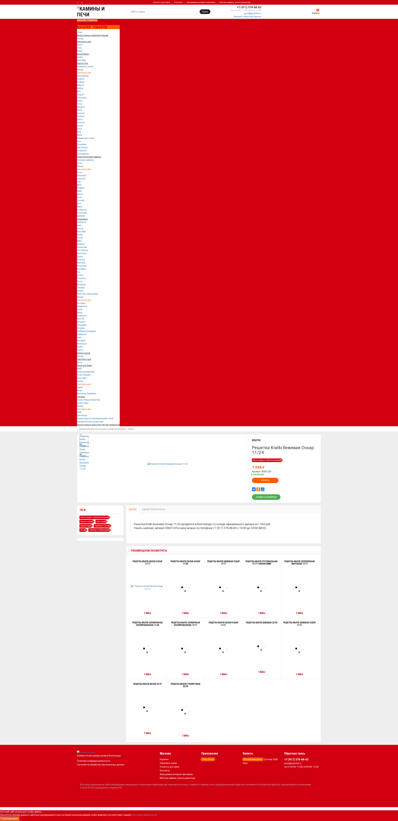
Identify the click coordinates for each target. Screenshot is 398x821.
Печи (79, 163)
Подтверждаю (9, 818)
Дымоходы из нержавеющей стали (95, 418)
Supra (80, 256)
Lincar (80, 238)
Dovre (80, 281)
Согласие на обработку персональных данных (100, 764)
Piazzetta (82, 97)
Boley (79, 101)
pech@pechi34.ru (252, 13)
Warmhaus (82, 147)
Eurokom (81, 278)
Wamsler (81, 262)
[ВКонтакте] (254, 489)
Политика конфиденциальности (93, 761)
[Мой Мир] (262, 489)
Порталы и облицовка (99, 530)
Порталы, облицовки (87, 294)
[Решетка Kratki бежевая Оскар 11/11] (299, 649)
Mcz (79, 132)
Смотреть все (84, 72)
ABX (79, 185)
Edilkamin (81, 222)
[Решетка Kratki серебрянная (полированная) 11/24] (147, 649)
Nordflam (81, 269)
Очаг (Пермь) (84, 375)
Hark (79, 225)
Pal (78, 272)
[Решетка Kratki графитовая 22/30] (185, 710)
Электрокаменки (85, 371)
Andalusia (82, 343)
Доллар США (271, 759)
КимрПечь (82, 306)
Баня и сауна (86, 521)
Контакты (178, 2)
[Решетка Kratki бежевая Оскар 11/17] (223, 587)
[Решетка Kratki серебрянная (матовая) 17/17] (299, 587)
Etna (79, 48)
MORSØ (81, 216)
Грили (80, 387)
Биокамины (83, 76)
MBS (79, 241)
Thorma (81, 259)
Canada (81, 287)
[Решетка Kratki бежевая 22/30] (261, 646)
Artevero (81, 322)
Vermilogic (82, 415)
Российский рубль (253, 759)
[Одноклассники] (258, 489)
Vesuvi (80, 290)
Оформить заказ (168, 763)
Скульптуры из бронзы (88, 400)
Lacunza (81, 178)
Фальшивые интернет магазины (201, 2)
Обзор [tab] (133, 509)
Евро (245, 763)
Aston (80, 194)
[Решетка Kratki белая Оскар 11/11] (223, 649)
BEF (79, 91)
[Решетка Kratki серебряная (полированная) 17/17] (185, 649)
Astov (80, 44)
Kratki (80, 57)
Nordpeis (81, 284)
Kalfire (80, 88)
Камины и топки (85, 66)
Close (79, 32)
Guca (79, 172)
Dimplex (81, 328)
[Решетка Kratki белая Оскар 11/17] (147, 588)
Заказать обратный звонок (247, 16)
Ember (80, 275)
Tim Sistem (82, 250)
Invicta (80, 228)
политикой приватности (144, 815)
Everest (80, 113)
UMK (79, 412)
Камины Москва (87, 429)
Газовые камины (85, 160)
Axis (79, 141)
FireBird (80, 79)
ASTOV (80, 319)
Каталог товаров (87, 20)
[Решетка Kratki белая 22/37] (147, 707)
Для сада (82, 378)
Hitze (79, 110)
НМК (79, 191)
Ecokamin (82, 150)
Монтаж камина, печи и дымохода (235, 2)
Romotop (81, 253)
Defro (80, 119)
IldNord (80, 85)
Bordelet (81, 303)
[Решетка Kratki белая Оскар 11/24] (185, 587)
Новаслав (82, 247)
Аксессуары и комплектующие (110, 429)
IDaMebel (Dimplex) (86, 331)
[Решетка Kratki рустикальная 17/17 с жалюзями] (261, 587)
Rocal (79, 125)
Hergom (81, 107)
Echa (79, 129)
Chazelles (82, 144)
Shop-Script (208, 759)
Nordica (80, 244)
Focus (80, 104)
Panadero (82, 175)
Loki (79, 181)
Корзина (164, 759)
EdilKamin (82, 334)
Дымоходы (82, 403)
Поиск (205, 11)
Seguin (80, 94)
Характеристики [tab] (153, 509)
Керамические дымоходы (90, 421)
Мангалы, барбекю (86, 393)
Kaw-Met (81, 60)
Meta (79, 51)
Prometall (82, 213)
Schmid (80, 122)
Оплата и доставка (161, 2)
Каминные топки (85, 138)
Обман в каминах (266, 497)
